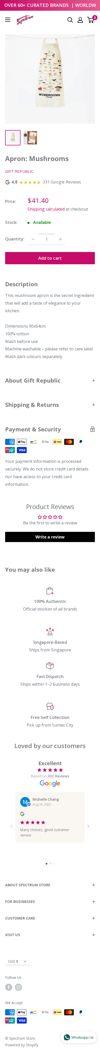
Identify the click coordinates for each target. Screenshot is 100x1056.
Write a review (50, 537)
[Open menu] (7, 20)
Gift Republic (19, 171)
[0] (90, 20)
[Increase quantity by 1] (60, 239)
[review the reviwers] (22, 814)
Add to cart (50, 258)
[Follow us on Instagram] (18, 987)
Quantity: (14, 239)
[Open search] (70, 20)
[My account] (80, 20)
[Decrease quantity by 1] (33, 239)
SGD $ (13, 961)
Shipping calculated (46, 209)
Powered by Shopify (21, 1044)
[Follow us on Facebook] (8, 987)
